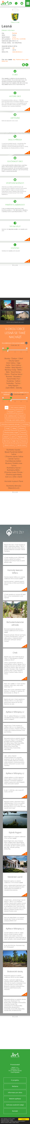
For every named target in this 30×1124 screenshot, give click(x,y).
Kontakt (15, 1111)
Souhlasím (24, 1119)
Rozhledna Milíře (13, 470)
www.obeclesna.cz (17, 52)
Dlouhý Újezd (14, 361)
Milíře (20, 370)
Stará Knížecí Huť (13, 379)
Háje (14, 59)
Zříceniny (21, 428)
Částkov (14, 358)
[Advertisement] (15, 282)
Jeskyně (6, 437)
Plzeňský (14, 33)
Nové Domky (15, 372)
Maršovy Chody (10, 370)
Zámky (14, 428)
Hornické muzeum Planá (13, 481)
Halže (8, 365)
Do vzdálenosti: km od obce (13, 343)
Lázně (13, 437)
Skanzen (21, 416)
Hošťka (7, 367)
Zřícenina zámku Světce (14, 456)
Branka (7, 358)
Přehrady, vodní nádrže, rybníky (15, 420)
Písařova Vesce (20, 59)
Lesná (7, 26)
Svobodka (10, 383)
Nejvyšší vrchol (22, 437)
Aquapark (11, 412)
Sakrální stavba (21, 445)
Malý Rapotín (16, 367)
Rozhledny (25, 424)
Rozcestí (9, 376)
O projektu (15, 1080)
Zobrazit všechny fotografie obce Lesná (15, 322)
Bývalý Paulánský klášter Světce (14, 453)
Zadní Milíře (10, 388)
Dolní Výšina (10, 363)
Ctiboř (20, 358)
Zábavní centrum (9, 445)
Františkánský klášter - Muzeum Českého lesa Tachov (13, 463)
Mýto (8, 372)
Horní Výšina (16, 365)
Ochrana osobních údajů (15, 1105)
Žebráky (19, 388)
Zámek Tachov (13, 459)
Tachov (14, 37)
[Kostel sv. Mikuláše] (7, 304)
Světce (17, 381)
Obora (7, 374)
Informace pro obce (15, 1092)
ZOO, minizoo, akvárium (17, 407)
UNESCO (19, 412)
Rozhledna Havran (14, 468)
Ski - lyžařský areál (11, 416)
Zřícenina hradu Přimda (13, 472)
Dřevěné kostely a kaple (11, 433)
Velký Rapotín (13, 385)
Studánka (10, 381)
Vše (7, 407)
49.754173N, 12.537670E (19, 39)
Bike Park (6, 441)
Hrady (7, 428)
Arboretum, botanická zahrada (10, 424)
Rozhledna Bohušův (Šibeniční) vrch (13, 487)
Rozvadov (17, 376)
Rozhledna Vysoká (13, 450)
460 (13, 48)
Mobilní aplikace (15, 1099)
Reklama (15, 1086)
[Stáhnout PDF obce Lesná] (23, 64)
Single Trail (15, 441)
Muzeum (23, 441)
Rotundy (23, 433)
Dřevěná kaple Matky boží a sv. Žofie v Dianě (13, 475)
